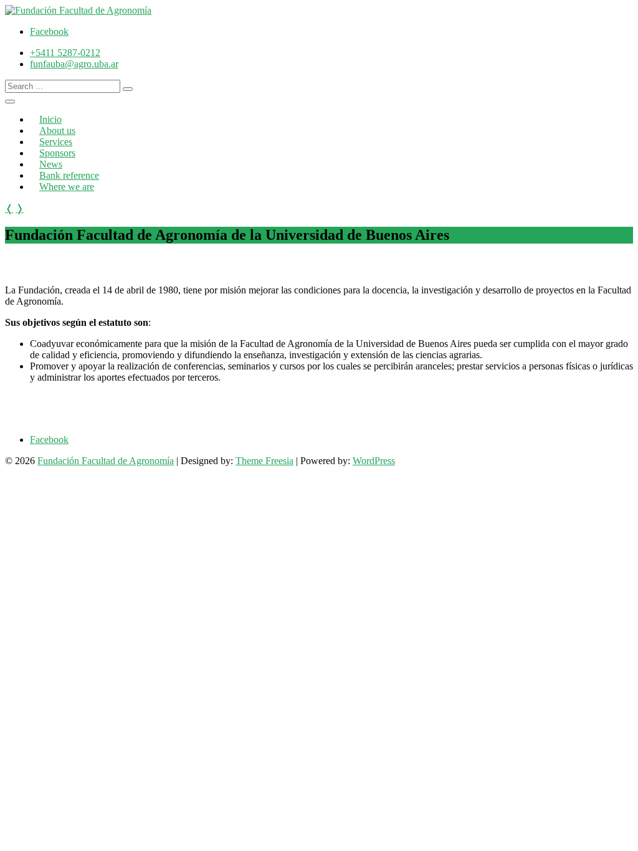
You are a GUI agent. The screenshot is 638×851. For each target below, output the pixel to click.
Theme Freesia (264, 460)
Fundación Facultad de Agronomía (105, 460)
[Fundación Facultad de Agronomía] (78, 10)
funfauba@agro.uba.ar (74, 64)
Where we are (66, 186)
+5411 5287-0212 (65, 52)
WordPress (374, 460)
